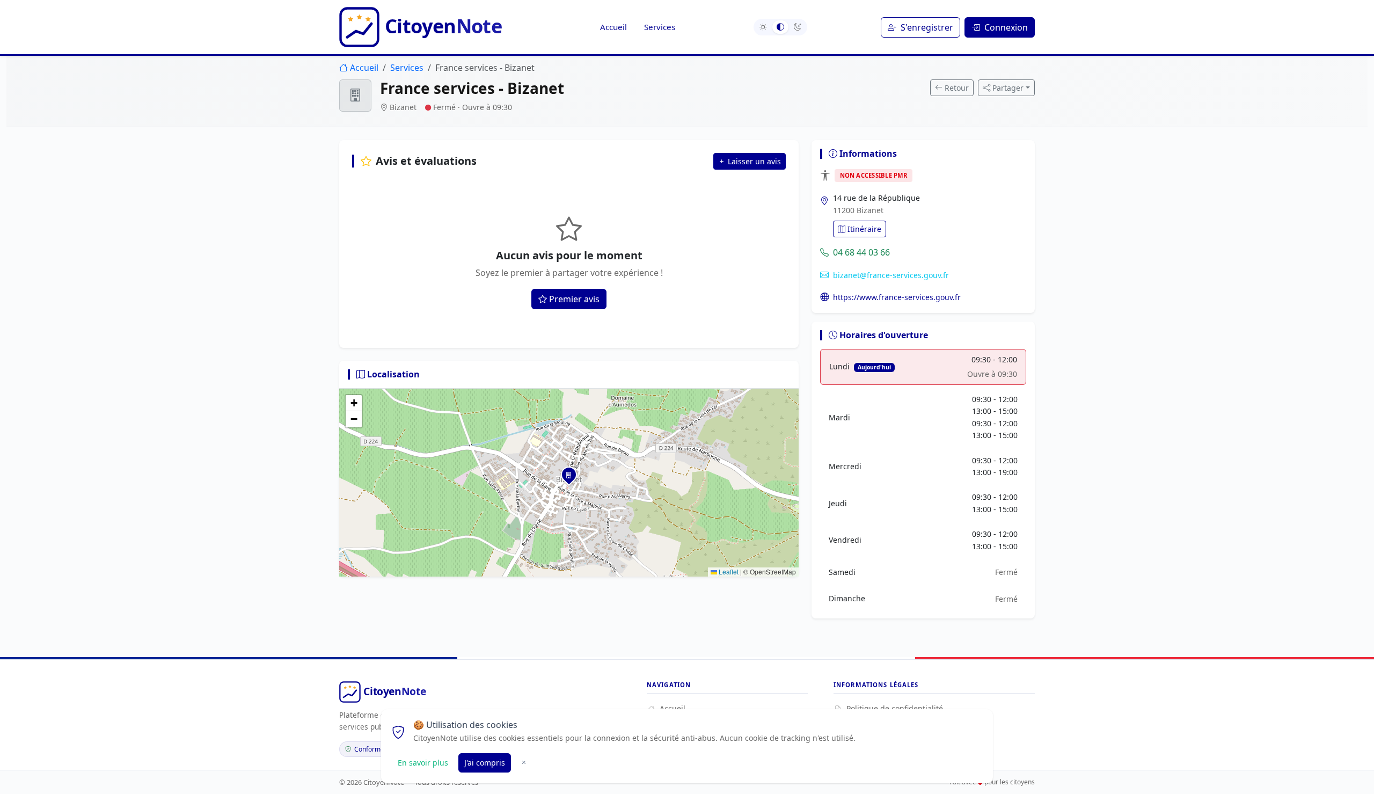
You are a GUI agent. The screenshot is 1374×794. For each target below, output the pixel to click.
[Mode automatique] (780, 27)
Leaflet (728, 571)
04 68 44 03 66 (861, 252)
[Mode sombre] (798, 27)
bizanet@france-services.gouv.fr (891, 275)
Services (659, 26)
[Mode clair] (763, 27)
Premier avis (574, 299)
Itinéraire (864, 229)
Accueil (613, 26)
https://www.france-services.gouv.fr (897, 297)
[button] (569, 475)
